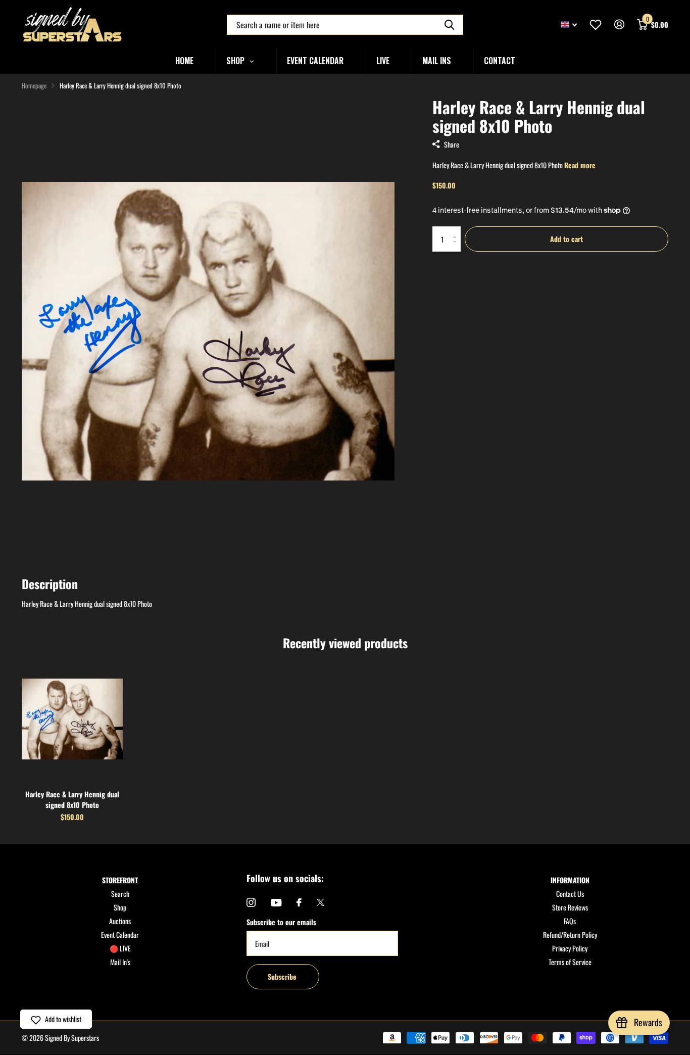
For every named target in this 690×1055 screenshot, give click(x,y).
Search (120, 893)
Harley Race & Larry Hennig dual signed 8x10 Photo (72, 799)
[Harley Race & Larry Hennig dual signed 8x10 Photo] (72, 719)
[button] (56, 1019)
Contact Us (570, 893)
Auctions (120, 921)
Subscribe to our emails (281, 922)
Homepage (34, 85)
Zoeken (449, 25)
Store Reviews (570, 907)
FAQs (570, 921)
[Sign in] (619, 24)
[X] (320, 902)
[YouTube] (276, 902)
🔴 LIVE (120, 948)
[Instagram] (251, 902)
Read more (580, 165)
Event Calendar (120, 934)
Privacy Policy (569, 948)
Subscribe (283, 976)
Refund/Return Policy (570, 934)
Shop (120, 907)
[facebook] (299, 902)
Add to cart (566, 238)
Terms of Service (570, 961)
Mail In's (120, 961)
